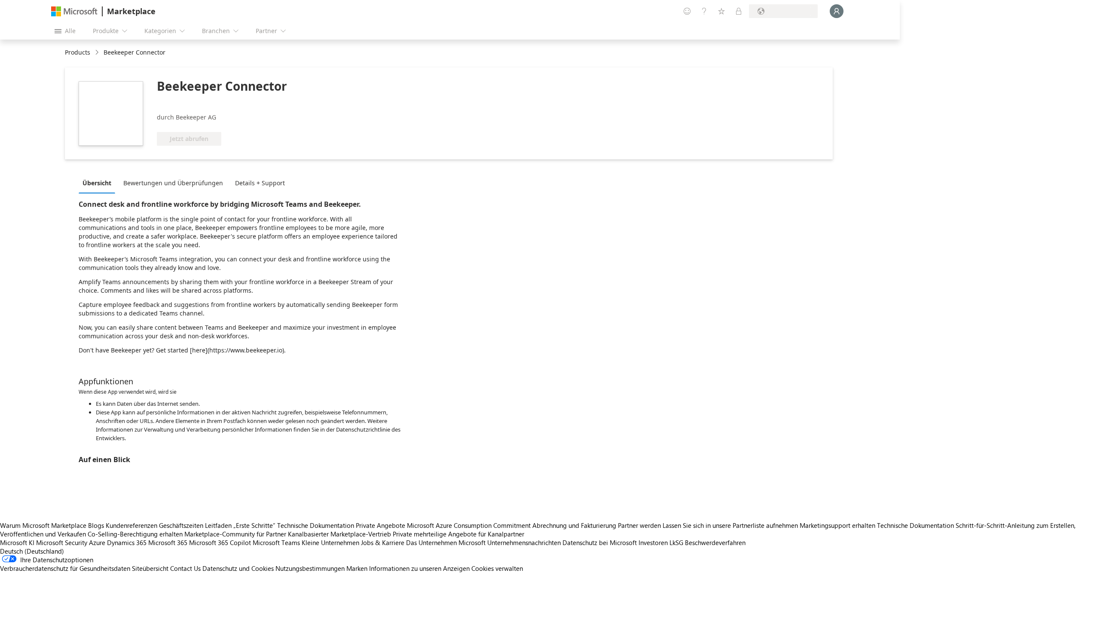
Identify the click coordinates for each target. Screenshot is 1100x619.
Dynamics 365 (127, 542)
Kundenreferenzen (131, 525)
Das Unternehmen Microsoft (446, 542)
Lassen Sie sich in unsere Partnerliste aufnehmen (730, 525)
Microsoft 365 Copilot (220, 542)
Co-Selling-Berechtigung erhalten (135, 534)
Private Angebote (380, 525)
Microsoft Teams (276, 542)
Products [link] (77, 52)
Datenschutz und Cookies (238, 568)
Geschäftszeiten (181, 525)
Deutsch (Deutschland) (32, 551)
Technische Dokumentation (315, 525)
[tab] (99, 182)
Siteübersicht (150, 568)
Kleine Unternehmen (330, 542)
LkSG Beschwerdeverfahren (707, 542)
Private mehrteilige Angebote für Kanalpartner (458, 534)
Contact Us (185, 568)
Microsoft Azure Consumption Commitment (469, 525)
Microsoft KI (17, 542)
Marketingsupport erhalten (837, 525)
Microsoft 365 (167, 542)
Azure (97, 542)
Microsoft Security (61, 542)
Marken (356, 568)
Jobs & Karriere (382, 542)
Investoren (653, 542)
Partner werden (639, 525)
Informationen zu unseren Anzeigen (419, 568)
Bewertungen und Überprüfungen (173, 183)
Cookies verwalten (497, 568)
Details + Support (260, 183)
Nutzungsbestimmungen (310, 568)
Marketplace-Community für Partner (235, 534)
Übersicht (96, 183)
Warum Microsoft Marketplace (43, 525)
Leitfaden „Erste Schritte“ (240, 525)
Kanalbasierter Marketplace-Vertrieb (339, 534)
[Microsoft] (74, 11)
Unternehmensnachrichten (524, 542)
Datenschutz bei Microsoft (599, 542)
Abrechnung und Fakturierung (574, 525)
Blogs (96, 525)
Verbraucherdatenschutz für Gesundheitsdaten (65, 568)
